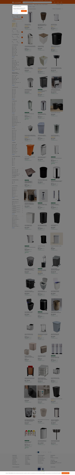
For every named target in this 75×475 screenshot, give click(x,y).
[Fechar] (26, 6)
